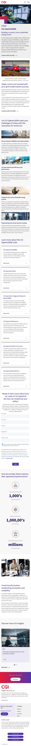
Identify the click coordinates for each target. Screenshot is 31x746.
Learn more (25, 80)
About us (19, 709)
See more (4, 667)
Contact (15, 679)
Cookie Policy (5, 744)
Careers (19, 711)
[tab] (14, 665)
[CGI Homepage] (3, 2)
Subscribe (4, 714)
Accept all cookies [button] (15, 733)
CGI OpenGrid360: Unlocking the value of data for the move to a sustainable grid (18, 63)
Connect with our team (7, 55)
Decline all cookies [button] (15, 739)
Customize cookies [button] (15, 736)
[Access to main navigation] (28, 2)
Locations (19, 713)
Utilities (3, 26)
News (18, 716)
